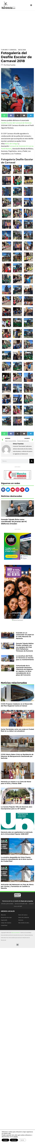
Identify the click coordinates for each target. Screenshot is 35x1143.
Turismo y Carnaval (9, 50)
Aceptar (5, 1140)
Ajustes (22, 1140)
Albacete (3, 915)
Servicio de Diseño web (21, 903)
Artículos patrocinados (7, 903)
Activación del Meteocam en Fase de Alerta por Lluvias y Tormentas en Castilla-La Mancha (17, 886)
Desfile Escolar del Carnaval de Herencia (16, 123)
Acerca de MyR (18, 906)
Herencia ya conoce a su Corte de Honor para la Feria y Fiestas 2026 (16, 782)
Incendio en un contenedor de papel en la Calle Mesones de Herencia (25, 635)
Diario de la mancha (27, 901)
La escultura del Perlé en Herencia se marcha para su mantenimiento (25, 658)
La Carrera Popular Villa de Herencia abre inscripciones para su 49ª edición (16, 808)
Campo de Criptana (6, 923)
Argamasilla (4, 920)
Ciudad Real (4, 925)
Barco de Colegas (11, 143)
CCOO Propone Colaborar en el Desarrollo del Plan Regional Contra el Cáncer (16, 705)
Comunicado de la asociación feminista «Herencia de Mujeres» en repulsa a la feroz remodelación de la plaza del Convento (24, 670)
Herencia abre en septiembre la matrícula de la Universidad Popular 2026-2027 (16, 833)
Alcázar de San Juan (6, 917)
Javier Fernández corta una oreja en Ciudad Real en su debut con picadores (17, 730)
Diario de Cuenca (22, 915)
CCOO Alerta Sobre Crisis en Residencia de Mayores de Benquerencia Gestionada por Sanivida (17, 756)
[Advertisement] (17, 28)
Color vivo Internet (15, 932)
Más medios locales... (24, 923)
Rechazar (14, 1140)
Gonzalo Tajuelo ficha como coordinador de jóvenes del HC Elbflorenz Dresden (14, 522)
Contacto (31, 903)
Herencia (20, 920)
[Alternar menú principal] (31, 5)
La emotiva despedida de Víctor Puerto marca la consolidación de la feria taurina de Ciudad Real (16, 859)
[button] (17, 944)
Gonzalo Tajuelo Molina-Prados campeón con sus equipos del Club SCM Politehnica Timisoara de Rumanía (25, 647)
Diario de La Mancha (23, 917)
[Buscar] (31, 461)
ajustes (15, 1137)
